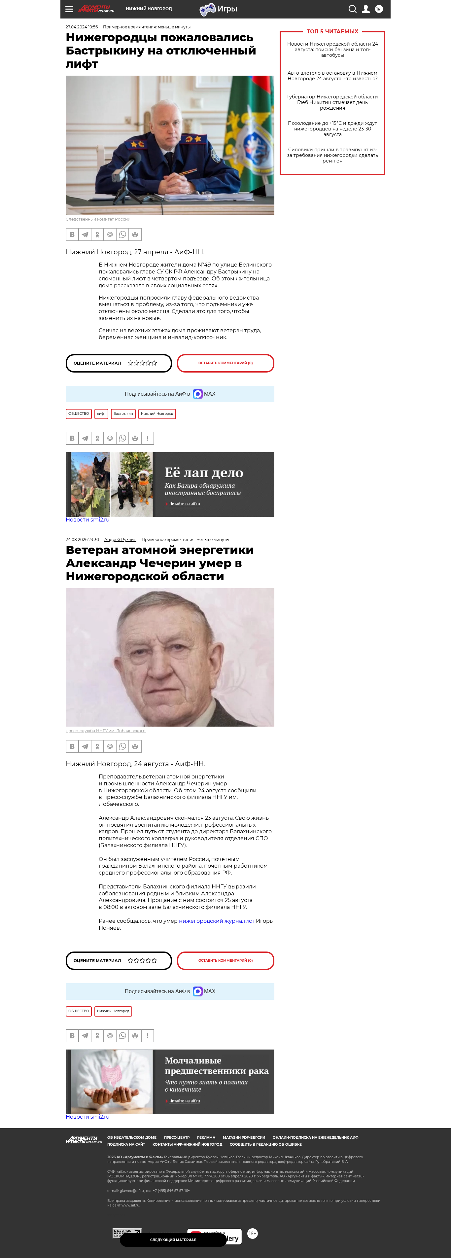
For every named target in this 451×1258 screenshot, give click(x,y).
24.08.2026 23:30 (82, 539)
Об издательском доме (131, 1137)
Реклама (206, 1137)
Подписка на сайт (126, 1144)
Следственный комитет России (98, 219)
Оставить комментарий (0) (225, 363)
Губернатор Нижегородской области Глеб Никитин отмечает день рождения (332, 102)
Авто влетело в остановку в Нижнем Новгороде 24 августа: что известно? (333, 76)
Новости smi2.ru (88, 520)
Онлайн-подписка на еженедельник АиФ (316, 1137)
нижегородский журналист (217, 921)
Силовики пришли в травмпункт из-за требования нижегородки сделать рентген (332, 155)
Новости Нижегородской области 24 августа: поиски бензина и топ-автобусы (332, 49)
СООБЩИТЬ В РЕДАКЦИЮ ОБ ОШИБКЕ (266, 1144)
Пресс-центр (177, 1137)
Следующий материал (173, 1240)
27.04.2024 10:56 (82, 26)
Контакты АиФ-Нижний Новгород (187, 1144)
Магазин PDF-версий (244, 1137)
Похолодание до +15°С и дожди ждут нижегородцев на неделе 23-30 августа (332, 129)
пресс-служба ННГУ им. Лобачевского (106, 730)
